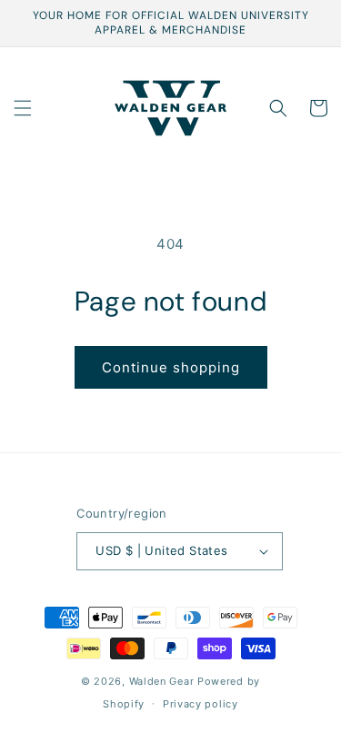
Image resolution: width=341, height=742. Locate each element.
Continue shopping (171, 367)
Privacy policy (200, 703)
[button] (23, 108)
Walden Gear (162, 681)
